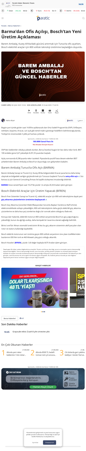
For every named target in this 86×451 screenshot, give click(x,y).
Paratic (4, 26)
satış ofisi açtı (72, 176)
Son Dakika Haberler (14, 324)
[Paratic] (43, 18)
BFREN (18, 242)
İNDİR (81, 4)
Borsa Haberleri (14, 26)
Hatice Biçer (10, 120)
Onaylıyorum (49, 442)
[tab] (41, 311)
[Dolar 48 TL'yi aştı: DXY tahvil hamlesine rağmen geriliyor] (34, 288)
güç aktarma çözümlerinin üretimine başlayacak (23, 199)
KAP (22, 318)
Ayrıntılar (35, 442)
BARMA (4, 185)
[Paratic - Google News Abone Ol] (75, 121)
